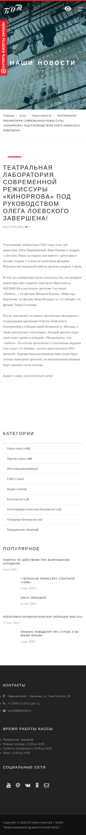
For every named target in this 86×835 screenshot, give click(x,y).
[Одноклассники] (36, 785)
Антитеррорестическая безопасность (32, 509)
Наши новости (41, 115)
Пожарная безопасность (24, 519)
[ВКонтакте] (26, 785)
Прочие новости (18, 458)
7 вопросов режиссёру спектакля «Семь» (48, 580)
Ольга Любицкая (33, 597)
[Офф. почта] (44, 785)
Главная (8, 115)
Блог (23, 115)
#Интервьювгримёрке (21, 468)
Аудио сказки (16, 489)
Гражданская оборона (22, 529)
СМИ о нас (14, 479)
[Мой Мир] (16, 785)
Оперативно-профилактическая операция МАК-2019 (43, 616)
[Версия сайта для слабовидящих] (67, 9)
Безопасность (16, 499)
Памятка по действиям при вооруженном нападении (36, 562)
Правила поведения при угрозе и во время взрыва (50, 634)
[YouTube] (7, 785)
